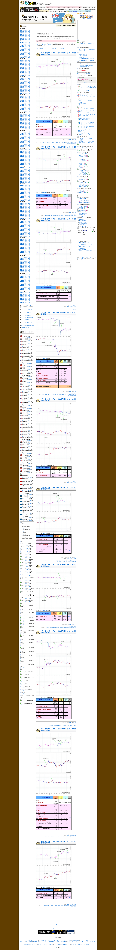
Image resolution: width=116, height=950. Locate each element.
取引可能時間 (50, 9)
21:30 (70, 130)
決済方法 (81, 138)
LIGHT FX (81, 158)
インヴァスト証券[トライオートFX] (87, 87)
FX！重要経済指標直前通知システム (87, 58)
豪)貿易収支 (60, 725)
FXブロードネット (83, 125)
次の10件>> (56, 928)
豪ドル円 (73, 7)
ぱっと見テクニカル (69, 11)
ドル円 (48, 7)
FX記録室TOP (42, 7)
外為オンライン (83, 121)
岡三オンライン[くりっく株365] (86, 122)
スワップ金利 (45, 9)
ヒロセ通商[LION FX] (84, 90)
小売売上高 (64, 561)
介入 (50, 394)
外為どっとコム (83, 89)
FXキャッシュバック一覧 (58, 48)
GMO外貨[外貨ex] (83, 119)
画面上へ (74, 139)
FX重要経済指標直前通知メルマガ (87, 250)
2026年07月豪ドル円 (45, 394)
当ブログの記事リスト (26, 305)
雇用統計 (74, 725)
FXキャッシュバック (81, 11)
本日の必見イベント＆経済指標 (86, 65)
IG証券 (67, 43)
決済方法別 (71, 9)
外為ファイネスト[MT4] (84, 202)
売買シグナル (82, 142)
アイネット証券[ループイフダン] (86, 126)
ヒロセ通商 (81, 224)
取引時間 (81, 140)
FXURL (70, 139)
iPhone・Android (56, 9)
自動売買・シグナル (81, 9)
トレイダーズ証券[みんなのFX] (85, 82)
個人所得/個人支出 (55, 394)
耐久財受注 (67, 836)
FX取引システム (25, 327)
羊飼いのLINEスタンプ (84, 246)
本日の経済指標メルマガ (84, 249)
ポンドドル (58, 7)
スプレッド (41, 9)
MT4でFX (66, 9)
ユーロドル (53, 7)
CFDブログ (58, 11)
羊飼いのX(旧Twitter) (84, 242)
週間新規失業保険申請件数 (66, 215)
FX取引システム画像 (92, 9)
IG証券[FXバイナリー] (84, 214)
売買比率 (86, 9)
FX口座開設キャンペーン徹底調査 (86, 60)
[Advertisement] (77, 3)
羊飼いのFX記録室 (83, 55)
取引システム (91, 142)
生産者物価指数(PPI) (57, 215)
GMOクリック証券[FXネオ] (85, 118)
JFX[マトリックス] (83, 99)
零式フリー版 (82, 49)
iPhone (89, 140)
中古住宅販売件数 (57, 627)
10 (56, 924)
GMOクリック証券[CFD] (83, 129)
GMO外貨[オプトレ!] (83, 216)
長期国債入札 (73, 143)
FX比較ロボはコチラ (82, 147)
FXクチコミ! (80, 944)
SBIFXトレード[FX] (83, 115)
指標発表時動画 (84, 7)
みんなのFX (81, 163)
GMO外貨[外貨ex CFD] (83, 133)
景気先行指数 (63, 142)
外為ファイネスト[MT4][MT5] (86, 116)
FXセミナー (47, 11)
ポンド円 (68, 7)
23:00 (70, 134)
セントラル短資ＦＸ (83, 174)
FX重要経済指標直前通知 (84, 67)
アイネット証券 (82, 164)
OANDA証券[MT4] (83, 198)
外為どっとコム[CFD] (84, 112)
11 (56, 926)
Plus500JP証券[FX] (83, 103)
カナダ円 (78, 7)
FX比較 (50, 11)
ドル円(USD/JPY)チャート (27, 308)
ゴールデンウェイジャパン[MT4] (86, 200)
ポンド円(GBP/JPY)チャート (27, 317)
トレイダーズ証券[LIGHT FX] (87, 108)
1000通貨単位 (61, 9)
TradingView (49, 44)
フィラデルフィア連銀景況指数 (54, 142)
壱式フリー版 (82, 50)
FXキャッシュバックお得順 (83, 73)
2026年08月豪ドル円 (45, 142)
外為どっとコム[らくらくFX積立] (87, 114)
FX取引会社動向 (42, 11)
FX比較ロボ (74, 11)
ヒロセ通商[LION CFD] (83, 127)
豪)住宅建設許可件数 (70, 394)
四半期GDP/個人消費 (62, 394)
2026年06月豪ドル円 (45, 836)
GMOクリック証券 (52, 43)
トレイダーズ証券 (61, 43)
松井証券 (80, 131)
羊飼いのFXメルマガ (83, 64)
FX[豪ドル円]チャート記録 (48, 19)
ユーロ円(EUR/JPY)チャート (27, 315)
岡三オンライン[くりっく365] (86, 123)
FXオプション (75, 9)
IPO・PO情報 (63, 11)
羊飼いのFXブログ (88, 11)
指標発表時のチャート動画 (27, 325)
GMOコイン (81, 130)
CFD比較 (54, 11)
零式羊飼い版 (92, 49)
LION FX (81, 159)
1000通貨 (90, 138)
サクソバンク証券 (42, 44)
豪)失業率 (67, 142)
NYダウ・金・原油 (92, 7)
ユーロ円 (63, 7)
